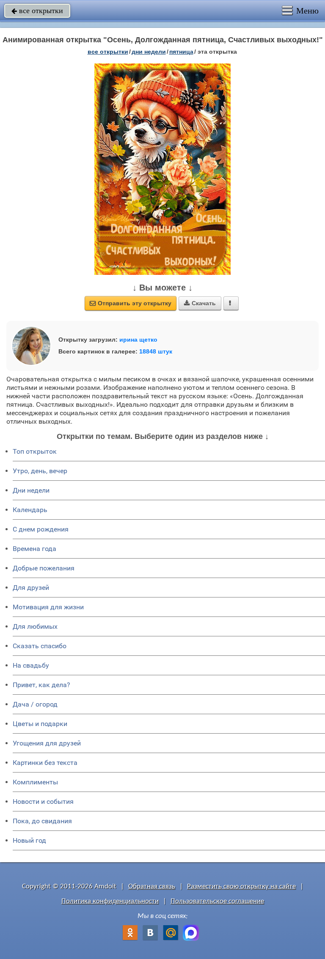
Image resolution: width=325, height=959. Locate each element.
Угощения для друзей (47, 743)
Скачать (200, 303)
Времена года (34, 549)
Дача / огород (35, 704)
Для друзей (31, 588)
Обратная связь (151, 886)
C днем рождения (41, 529)
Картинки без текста (45, 763)
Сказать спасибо (39, 646)
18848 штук (155, 351)
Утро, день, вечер (40, 471)
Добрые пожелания (43, 568)
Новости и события (43, 801)
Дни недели (31, 490)
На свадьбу (31, 665)
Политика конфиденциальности (110, 901)
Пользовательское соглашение (217, 901)
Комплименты (35, 782)
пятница (181, 51)
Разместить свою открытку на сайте (241, 886)
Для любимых (35, 626)
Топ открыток (35, 451)
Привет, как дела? (41, 685)
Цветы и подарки (40, 724)
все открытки (37, 10)
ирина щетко (138, 339)
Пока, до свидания (42, 821)
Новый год (29, 840)
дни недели (149, 51)
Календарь (30, 510)
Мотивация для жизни (48, 607)
